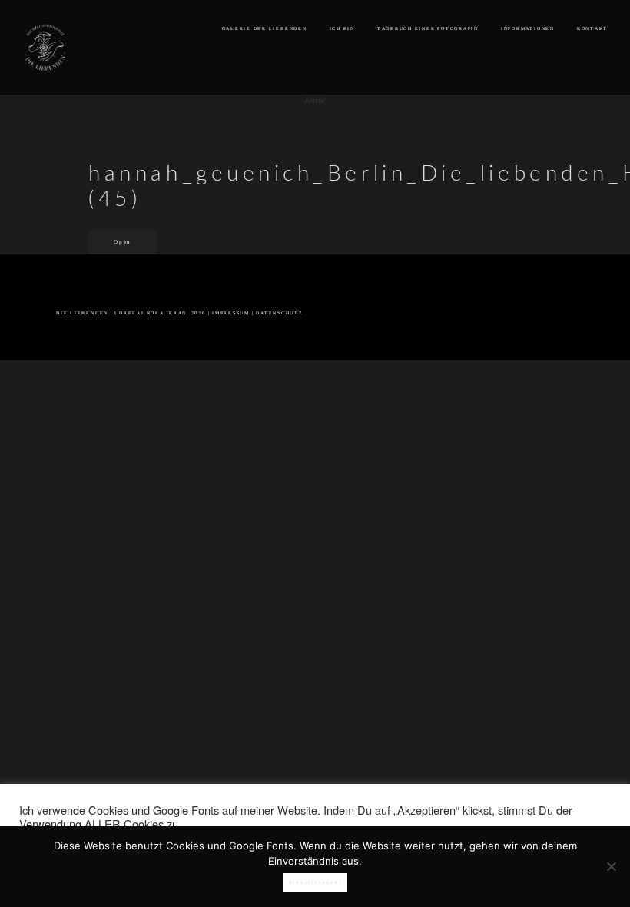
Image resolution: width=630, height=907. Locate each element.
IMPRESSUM (231, 313)
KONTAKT (592, 28)
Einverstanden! (315, 882)
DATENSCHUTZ (279, 313)
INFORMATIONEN (528, 28)
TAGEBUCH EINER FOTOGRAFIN (428, 28)
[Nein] (610, 866)
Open (122, 242)
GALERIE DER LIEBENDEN (264, 28)
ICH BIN (342, 28)
